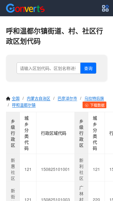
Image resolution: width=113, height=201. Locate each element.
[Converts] (25, 8)
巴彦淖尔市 (67, 98)
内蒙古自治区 (38, 98)
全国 (16, 98)
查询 (88, 68)
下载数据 (97, 105)
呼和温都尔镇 (24, 105)
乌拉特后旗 (94, 98)
